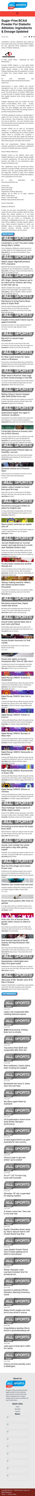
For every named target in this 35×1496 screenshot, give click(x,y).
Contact (17, 1411)
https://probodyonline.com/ (15, 199)
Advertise (17, 1409)
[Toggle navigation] (17, 14)
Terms (3, 1494)
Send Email (8, 189)
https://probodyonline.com (9, 182)
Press (17, 1406)
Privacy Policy (12, 1494)
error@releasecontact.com (17, 220)
